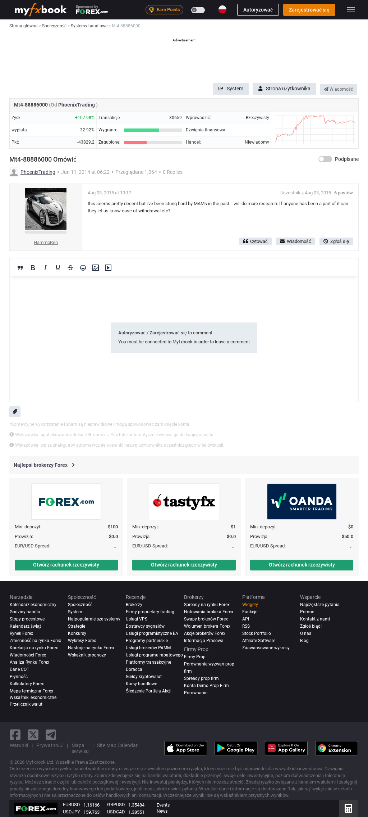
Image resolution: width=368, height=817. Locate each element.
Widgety (250, 604)
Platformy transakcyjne (148, 662)
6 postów (343, 192)
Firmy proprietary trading (150, 611)
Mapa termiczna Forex (31, 691)
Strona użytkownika (288, 88)
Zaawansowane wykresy (266, 647)
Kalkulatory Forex (27, 683)
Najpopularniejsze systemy (94, 619)
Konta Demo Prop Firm (206, 685)
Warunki (19, 745)
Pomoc (307, 611)
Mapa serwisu (80, 748)
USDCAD (116, 811)
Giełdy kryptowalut (144, 676)
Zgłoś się (339, 241)
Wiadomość (340, 89)
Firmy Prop (195, 656)
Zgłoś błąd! (311, 626)
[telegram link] (51, 734)
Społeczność (80, 604)
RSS (246, 626)
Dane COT (19, 669)
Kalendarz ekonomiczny (33, 604)
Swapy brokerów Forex (206, 619)
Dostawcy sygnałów (145, 626)
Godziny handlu (25, 611)
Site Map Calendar (117, 745)
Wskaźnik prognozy (87, 655)
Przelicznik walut (26, 704)
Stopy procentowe (27, 619)
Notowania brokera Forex (208, 611)
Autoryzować (258, 10)
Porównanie (195, 692)
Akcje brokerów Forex (204, 633)
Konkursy (77, 633)
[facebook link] (15, 734)
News (162, 811)
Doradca (134, 669)
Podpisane (347, 159)
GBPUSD (116, 804)
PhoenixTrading (77, 105)
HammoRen (46, 242)
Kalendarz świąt (25, 626)
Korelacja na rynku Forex (34, 647)
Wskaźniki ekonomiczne (33, 697)
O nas (305, 633)
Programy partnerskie (147, 640)
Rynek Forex (21, 633)
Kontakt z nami (315, 619)
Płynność (19, 676)
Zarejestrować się (309, 10)
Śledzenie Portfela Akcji (148, 691)
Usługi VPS (136, 619)
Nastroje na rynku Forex (91, 647)
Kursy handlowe (141, 683)
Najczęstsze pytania (320, 604)
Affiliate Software (258, 640)
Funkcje (249, 611)
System (235, 88)
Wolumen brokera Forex (207, 626)
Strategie (76, 626)
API (245, 619)
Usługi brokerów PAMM (148, 647)
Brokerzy (134, 604)
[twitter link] (33, 734)
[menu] (351, 9)
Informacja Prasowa (204, 640)
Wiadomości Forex (28, 655)
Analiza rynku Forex (29, 662)
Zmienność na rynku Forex (35, 640)
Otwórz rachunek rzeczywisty (66, 565)
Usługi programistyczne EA (152, 633)
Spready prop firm (201, 678)
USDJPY (71, 811)
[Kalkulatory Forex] (348, 808)
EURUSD (71, 804)
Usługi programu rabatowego (154, 655)
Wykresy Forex (82, 640)
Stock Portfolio (256, 633)
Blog (304, 640)
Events (163, 805)
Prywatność (49, 745)
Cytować (259, 241)
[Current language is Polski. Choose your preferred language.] (222, 9)
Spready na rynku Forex (207, 604)
